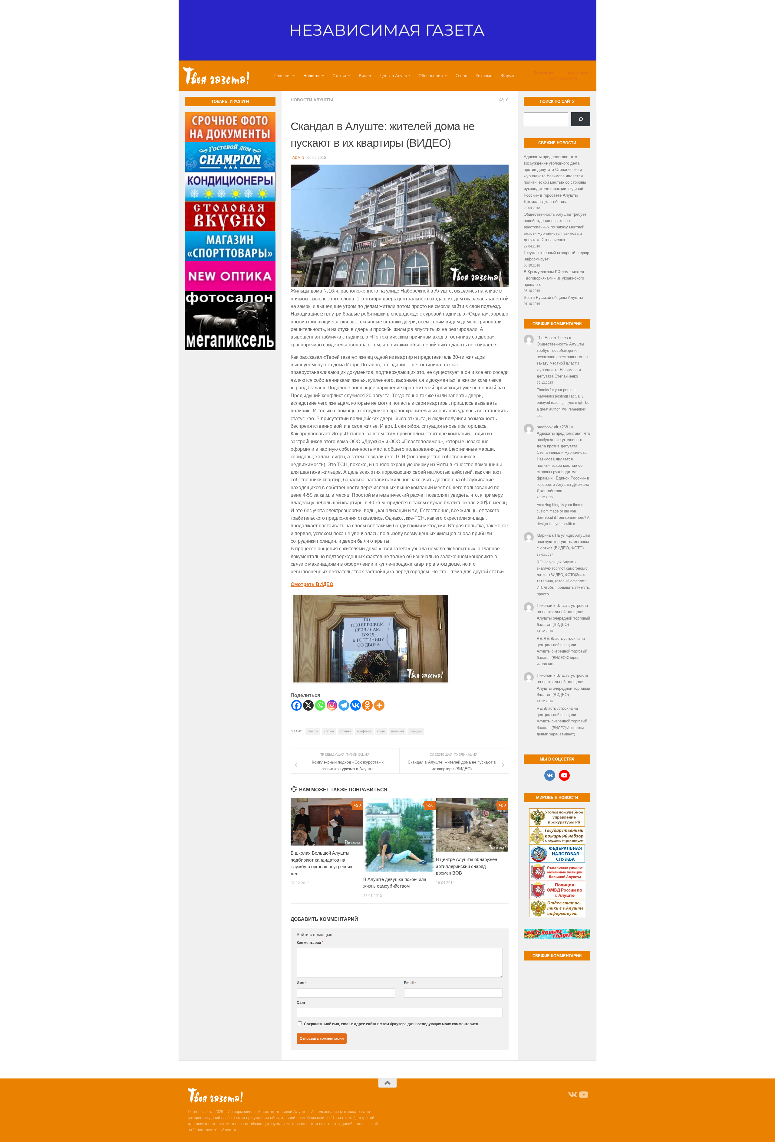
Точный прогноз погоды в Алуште (563, 73)
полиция (397, 731)
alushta (313, 731)
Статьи (339, 75)
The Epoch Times (552, 337)
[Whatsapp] (320, 705)
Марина (544, 535)
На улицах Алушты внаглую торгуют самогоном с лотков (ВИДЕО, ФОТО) (563, 541)
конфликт (364, 731)
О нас (461, 75)
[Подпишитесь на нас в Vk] (572, 1095)
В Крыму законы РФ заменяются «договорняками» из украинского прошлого (554, 278)
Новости (311, 75)
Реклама (484, 75)
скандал (416, 731)
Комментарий (310, 943)
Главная (282, 75)
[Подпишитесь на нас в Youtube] (583, 1095)
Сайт (301, 1002)
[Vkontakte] (355, 705)
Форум (507, 75)
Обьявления (430, 75)
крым (381, 731)
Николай (544, 605)
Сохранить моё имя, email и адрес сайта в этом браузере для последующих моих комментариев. (391, 1024)
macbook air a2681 (553, 427)
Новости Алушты (312, 99)
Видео (365, 75)
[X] (308, 705)
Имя (302, 983)
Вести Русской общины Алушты (553, 297)
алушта (345, 731)
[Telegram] (343, 705)
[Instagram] (332, 705)
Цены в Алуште (395, 75)
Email (410, 983)
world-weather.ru (563, 78)
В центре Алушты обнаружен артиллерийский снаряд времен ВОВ (466, 866)
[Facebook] (296, 705)
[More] (379, 705)
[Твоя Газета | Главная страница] (216, 76)
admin (298, 157)
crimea (329, 731)
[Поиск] (580, 119)
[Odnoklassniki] (367, 705)
